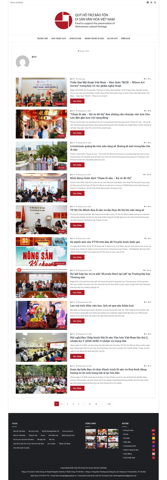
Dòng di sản (75, 38)
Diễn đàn (125, 38)
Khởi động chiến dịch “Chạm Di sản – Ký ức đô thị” (101, 178)
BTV (34, 56)
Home (81, 51)
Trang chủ (42, 38)
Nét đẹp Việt (41, 439)
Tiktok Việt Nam (64, 444)
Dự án (43, 435)
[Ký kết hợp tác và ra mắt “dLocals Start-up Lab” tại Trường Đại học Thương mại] (90, 446)
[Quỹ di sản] (84, 20)
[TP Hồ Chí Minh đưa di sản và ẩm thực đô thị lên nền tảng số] (102, 439)
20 (96, 404)
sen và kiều (51, 444)
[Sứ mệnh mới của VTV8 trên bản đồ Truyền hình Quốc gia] (113, 439)
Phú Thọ (52, 439)
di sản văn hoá (67, 431)
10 (90, 404)
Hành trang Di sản (94, 38)
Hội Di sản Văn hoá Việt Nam (23, 439)
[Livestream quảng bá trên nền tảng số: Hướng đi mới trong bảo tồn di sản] (113, 432)
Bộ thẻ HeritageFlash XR (50, 431)
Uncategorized (129, 446)
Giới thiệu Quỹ (58, 38)
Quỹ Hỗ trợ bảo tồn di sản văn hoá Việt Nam (28, 444)
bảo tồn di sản (34, 431)
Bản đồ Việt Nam (19, 431)
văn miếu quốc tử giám (21, 448)
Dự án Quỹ (112, 38)
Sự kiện (126, 438)
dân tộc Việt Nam (19, 435)
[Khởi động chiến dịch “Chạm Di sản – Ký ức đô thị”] (90, 439)
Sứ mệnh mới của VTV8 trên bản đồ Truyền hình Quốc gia (105, 241)
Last (109, 404)
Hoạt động (127, 454)
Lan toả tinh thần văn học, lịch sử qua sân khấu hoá (102, 305)
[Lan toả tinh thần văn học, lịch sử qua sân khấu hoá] (102, 446)
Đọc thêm (77, 101)
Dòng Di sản (33, 435)
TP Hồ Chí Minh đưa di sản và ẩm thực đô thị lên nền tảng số (107, 210)
